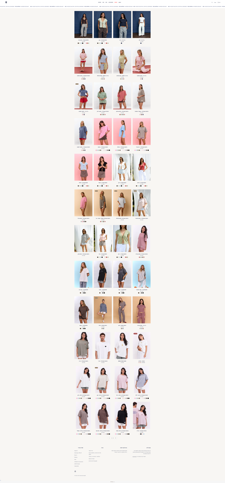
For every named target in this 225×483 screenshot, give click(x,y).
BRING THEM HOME (122, 361)
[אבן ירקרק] (79, 43)
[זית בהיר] (99, 150)
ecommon (135, 456)
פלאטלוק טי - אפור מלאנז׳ (141, 289)
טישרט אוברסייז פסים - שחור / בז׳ (103, 218)
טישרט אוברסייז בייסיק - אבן (103, 395)
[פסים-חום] (102, 328)
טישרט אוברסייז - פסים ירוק (103, 111)
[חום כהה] (78, 43)
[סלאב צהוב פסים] (101, 79)
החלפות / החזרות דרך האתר (94, 456)
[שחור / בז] (103, 114)
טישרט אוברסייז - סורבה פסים (83, 75)
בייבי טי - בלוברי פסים (83, 111)
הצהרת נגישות (91, 458)
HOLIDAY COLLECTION (9, 6)
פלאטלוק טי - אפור (122, 289)
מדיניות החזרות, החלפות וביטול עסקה (95, 453)
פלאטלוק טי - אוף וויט (83, 289)
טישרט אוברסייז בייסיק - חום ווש (103, 430)
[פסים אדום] (100, 114)
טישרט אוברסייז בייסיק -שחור (122, 430)
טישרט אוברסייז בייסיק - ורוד (122, 395)
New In (75, 455)
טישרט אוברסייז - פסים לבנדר (141, 218)
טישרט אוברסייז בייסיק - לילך (141, 395)
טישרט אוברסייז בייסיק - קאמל (83, 430)
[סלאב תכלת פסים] (102, 79)
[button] (112, 482)
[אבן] (105, 150)
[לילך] (106, 150)
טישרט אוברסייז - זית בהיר (141, 147)
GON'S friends (77, 463)
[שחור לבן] (84, 221)
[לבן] (123, 43)
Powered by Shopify (82, 475)
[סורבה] (82, 79)
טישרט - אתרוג (142, 361)
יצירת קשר (91, 450)
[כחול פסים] (103, 328)
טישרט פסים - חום (122, 325)
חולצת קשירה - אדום (141, 182)
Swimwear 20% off (77, 452)
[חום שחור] (85, 221)
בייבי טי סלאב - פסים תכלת (103, 75)
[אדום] (87, 43)
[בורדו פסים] (104, 79)
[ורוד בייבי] (85, 43)
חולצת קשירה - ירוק (122, 254)
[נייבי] (121, 43)
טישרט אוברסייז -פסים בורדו (142, 254)
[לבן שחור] (81, 221)
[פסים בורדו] (105, 114)
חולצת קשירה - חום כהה (83, 40)
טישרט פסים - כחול (103, 325)
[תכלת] (81, 43)
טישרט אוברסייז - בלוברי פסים (83, 147)
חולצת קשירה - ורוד (103, 254)
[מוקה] (100, 150)
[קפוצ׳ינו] (83, 79)
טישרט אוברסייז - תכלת (122, 147)
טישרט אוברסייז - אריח (141, 430)
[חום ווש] (108, 150)
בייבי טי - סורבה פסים (141, 75)
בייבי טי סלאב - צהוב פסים (122, 75)
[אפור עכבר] (83, 293)
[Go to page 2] (115, 438)
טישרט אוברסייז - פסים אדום (122, 111)
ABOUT (120, 2)
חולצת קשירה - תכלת (83, 182)
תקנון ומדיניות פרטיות (93, 461)
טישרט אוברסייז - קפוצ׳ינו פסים (141, 111)
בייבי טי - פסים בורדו (141, 325)
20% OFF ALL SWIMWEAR (19, 6)
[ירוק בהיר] (88, 43)
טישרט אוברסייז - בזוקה (103, 147)
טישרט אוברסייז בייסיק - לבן (83, 395)
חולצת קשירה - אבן (103, 40)
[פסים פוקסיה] (82, 221)
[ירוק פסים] (102, 114)
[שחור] (82, 43)
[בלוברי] (85, 79)
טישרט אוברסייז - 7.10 (83, 361)
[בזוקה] (96, 150)
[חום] (80, 293)
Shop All (75, 450)
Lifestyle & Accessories (78, 461)
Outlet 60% (76, 466)
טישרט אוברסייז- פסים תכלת (122, 218)
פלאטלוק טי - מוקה (83, 325)
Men (75, 459)
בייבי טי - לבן (141, 40)
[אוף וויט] (84, 43)
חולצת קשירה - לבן (122, 182)
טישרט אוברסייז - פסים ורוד (83, 218)
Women (75, 457)
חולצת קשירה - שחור (102, 182)
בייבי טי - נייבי (122, 40)
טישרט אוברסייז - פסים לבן (83, 254)
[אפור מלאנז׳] (82, 293)
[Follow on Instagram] (75, 471)
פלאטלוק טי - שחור (103, 289)
